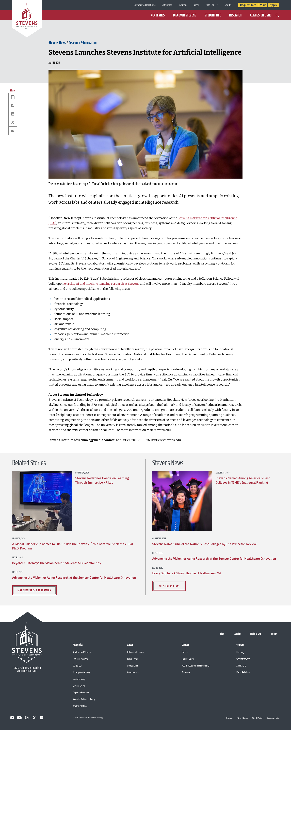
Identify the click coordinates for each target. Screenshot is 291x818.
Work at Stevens (243, 659)
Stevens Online (79, 686)
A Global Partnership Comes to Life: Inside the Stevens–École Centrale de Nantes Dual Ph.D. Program (72, 546)
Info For (210, 5)
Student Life (213, 15)
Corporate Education (81, 692)
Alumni (183, 5)
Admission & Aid (260, 15)
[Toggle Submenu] (217, 5)
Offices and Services (135, 652)
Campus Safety (188, 659)
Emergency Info (273, 718)
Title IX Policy (257, 718)
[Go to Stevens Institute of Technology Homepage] (27, 642)
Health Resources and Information (196, 665)
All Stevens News (169, 586)
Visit (263, 5)
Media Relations (243, 672)
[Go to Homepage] (27, 19)
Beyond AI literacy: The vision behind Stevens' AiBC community (56, 563)
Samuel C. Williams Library (84, 699)
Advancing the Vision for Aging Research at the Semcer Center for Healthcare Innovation (74, 577)
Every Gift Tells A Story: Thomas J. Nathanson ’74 (186, 573)
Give (196, 5)
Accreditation (132, 665)
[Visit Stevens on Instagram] (26, 717)
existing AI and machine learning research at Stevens (101, 284)
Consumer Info (133, 672)
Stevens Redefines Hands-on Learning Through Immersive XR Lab (102, 480)
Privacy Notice (242, 718)
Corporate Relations (145, 5)
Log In (227, 5)
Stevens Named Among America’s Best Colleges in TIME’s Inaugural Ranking (243, 480)
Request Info (248, 5)
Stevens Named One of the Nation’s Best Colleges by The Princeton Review (204, 544)
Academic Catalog (80, 706)
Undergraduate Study (81, 672)
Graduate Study (79, 679)
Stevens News (57, 43)
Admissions (241, 665)
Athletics (167, 5)
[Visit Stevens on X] (34, 717)
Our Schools (77, 665)
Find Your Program (80, 659)
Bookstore (186, 672)
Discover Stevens (184, 15)
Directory (240, 652)
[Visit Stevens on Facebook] (41, 717)
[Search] (277, 15)
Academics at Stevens (82, 652)
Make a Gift (255, 633)
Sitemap (229, 718)
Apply (273, 5)
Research (235, 15)
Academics (158, 15)
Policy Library (132, 659)
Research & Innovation (82, 43)
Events (184, 652)
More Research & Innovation (34, 590)
